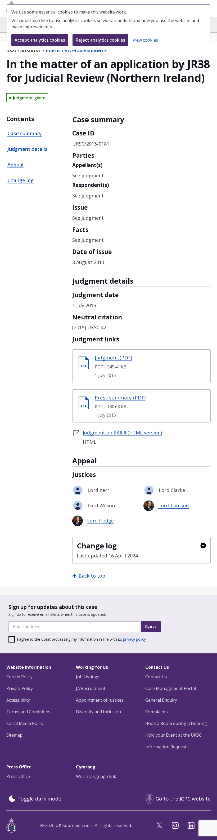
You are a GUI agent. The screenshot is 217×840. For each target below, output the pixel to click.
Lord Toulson (173, 505)
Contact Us (156, 677)
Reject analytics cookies (100, 40)
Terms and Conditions (28, 712)
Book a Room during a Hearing (176, 723)
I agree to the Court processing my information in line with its (82, 639)
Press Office (18, 776)
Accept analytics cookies (40, 40)
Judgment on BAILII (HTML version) (122, 432)
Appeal (15, 164)
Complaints (156, 712)
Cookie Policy (19, 677)
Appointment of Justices (100, 700)
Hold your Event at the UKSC (173, 735)
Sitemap (14, 735)
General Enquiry (161, 700)
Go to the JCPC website (183, 798)
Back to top (92, 576)
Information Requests (167, 747)
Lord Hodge (100, 520)
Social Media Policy (24, 723)
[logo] (11, 825)
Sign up (151, 626)
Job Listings (87, 677)
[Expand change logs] (203, 545)
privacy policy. (135, 639)
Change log (20, 180)
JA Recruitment (90, 688)
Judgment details (27, 149)
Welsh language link (96, 776)
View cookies (145, 40)
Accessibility (18, 700)
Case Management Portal (170, 688)
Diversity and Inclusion (98, 712)
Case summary (24, 133)
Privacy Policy (19, 688)
